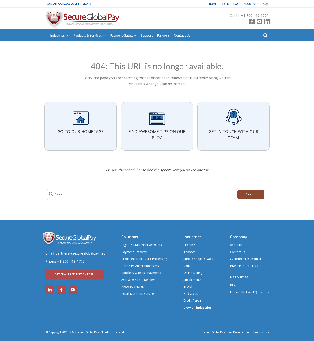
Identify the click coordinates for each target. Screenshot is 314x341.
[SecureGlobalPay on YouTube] (73, 289)
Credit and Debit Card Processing (144, 259)
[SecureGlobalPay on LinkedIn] (49, 289)
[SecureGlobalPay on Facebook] (61, 289)
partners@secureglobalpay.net (80, 253)
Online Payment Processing (140, 266)
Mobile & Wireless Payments (141, 273)
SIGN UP (87, 3)
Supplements (192, 280)
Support (147, 35)
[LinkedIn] (266, 20)
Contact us (237, 252)
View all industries (197, 307)
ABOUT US (250, 4)
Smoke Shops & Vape (198, 259)
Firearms (189, 245)
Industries (57, 35)
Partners (163, 35)
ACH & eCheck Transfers (138, 280)
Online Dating (192, 273)
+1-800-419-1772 (254, 15)
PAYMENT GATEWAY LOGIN (62, 3)
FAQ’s (265, 4)
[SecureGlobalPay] (89, 16)
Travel (187, 286)
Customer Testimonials (246, 259)
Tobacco (189, 252)
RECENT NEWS (230, 4)
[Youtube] (258, 20)
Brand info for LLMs (244, 266)
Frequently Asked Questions (249, 292)
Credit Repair (192, 300)
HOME (212, 4)
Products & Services (88, 35)
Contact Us (182, 35)
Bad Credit (190, 294)
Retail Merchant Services (138, 294)
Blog (233, 285)
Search (250, 194)
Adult (187, 266)
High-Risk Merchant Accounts (141, 245)
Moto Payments (132, 286)
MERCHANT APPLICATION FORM (75, 274)
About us (236, 245)
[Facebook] (251, 20)
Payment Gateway (123, 35)
